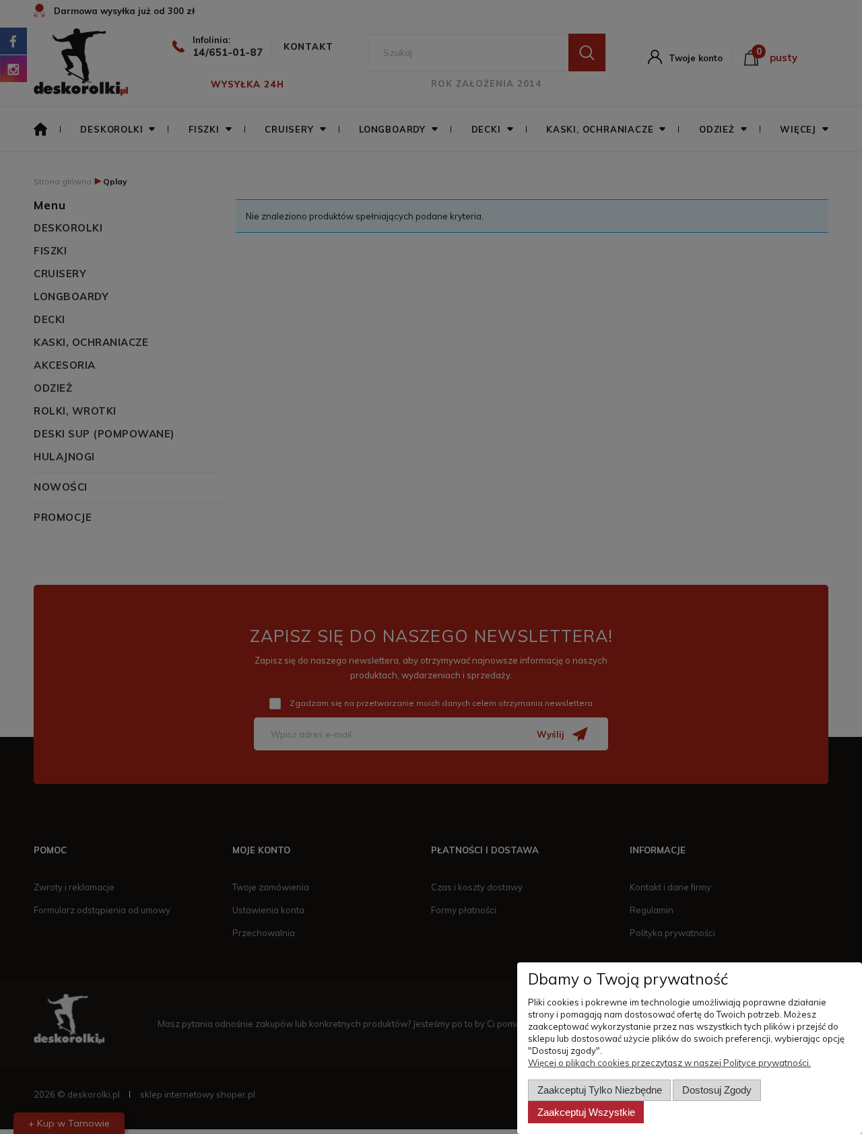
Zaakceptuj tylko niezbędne (599, 1090)
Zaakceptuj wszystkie (586, 1112)
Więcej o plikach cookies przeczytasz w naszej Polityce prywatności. (669, 1062)
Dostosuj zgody (717, 1090)
